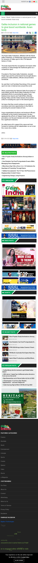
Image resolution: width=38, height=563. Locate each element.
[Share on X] (30, 33)
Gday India (15, 32)
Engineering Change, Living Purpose (13, 175)
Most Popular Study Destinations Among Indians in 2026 (17, 157)
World (8, 17)
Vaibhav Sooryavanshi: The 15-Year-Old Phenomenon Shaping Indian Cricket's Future (18, 172)
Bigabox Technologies (7, 521)
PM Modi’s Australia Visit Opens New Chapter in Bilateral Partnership (22, 353)
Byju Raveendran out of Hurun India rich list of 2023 (18, 378)
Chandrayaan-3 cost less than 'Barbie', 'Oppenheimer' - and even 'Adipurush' (14, 381)
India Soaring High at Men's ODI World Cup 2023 (17, 385)
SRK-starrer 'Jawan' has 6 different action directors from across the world (18, 375)
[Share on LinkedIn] (36, 33)
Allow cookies (19, 560)
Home (3, 17)
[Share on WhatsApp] (33, 33)
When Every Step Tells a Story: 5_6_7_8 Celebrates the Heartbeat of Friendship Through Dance (18, 167)
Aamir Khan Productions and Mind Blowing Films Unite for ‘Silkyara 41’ (22, 358)
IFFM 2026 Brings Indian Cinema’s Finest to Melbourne (22, 347)
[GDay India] (6, 7)
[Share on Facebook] (27, 33)
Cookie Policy (25, 557)
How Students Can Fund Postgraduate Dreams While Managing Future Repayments (17, 162)
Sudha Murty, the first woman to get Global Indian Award (17, 371)
